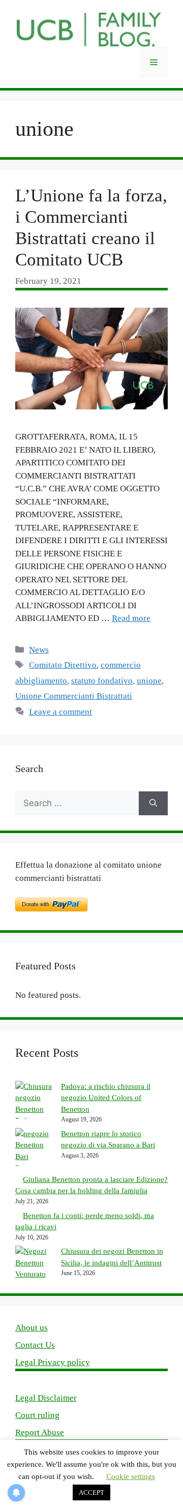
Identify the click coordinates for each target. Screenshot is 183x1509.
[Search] (153, 803)
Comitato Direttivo (63, 665)
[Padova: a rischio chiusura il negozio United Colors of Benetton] (34, 1104)
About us (31, 1328)
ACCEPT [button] (91, 1492)
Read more (131, 618)
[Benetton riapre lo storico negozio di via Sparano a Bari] (34, 1151)
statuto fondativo (102, 681)
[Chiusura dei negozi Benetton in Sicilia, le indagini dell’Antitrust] (34, 1268)
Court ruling (37, 1415)
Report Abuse (39, 1432)
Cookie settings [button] (130, 1476)
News (39, 650)
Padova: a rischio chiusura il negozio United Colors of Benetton (105, 1097)
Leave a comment (60, 712)
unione (149, 681)
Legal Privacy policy (52, 1362)
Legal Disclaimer (46, 1398)
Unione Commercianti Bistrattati (73, 696)
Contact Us (35, 1345)
